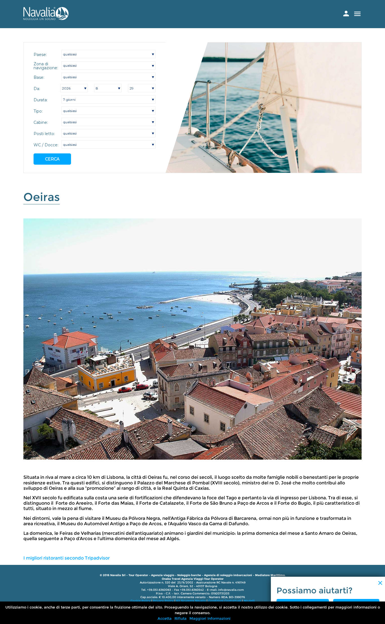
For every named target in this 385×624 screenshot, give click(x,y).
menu (357, 14)
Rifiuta (180, 618)
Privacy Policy (163, 601)
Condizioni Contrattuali (224, 601)
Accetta (165, 618)
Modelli (249, 601)
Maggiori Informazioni (210, 618)
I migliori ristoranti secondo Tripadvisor (66, 558)
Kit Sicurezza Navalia (191, 601)
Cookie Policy (140, 601)
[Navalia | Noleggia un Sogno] (45, 18)
